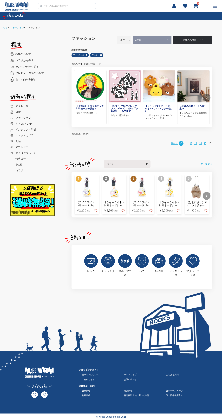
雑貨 (18, 112)
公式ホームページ (174, 390)
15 (205, 143)
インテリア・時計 (25, 129)
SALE (18, 164)
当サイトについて (90, 374)
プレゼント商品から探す (29, 73)
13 (195, 143)
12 (191, 143)
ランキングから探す (27, 66)
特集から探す (23, 54)
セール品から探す (25, 79)
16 (210, 143)
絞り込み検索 (189, 40)
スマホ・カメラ (24, 135)
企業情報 (86, 390)
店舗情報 (128, 390)
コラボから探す (24, 60)
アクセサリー (23, 106)
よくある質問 (172, 374)
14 (200, 143)
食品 (18, 141)
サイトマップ (130, 374)
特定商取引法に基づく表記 (136, 395)
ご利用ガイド (88, 379)
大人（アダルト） (25, 152)
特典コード (21, 158)
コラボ (19, 170)
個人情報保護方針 (174, 395)
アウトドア (21, 147)
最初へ (174, 143)
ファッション (17, 27)
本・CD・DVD (23, 123)
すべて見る (206, 164)
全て (5, 27)
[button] (206, 98)
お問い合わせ (130, 379)
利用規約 (86, 395)
